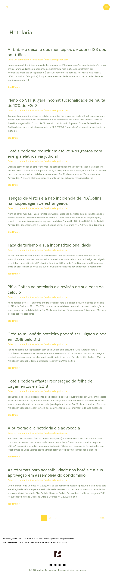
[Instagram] (59, 565)
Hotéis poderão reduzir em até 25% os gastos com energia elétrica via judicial (55, 153)
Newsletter (37, 59)
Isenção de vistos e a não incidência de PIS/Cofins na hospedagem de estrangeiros (55, 201)
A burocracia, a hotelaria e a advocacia (44, 428)
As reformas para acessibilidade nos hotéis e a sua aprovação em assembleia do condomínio (55, 472)
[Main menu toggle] (106, 7)
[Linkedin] (55, 565)
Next (104, 517)
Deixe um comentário (18, 59)
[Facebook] (50, 565)
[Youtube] (64, 565)
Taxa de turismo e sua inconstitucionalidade (49, 245)
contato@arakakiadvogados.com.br (59, 538)
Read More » (14, 87)
